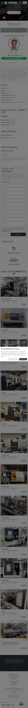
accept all (23, 359)
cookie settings (13, 359)
